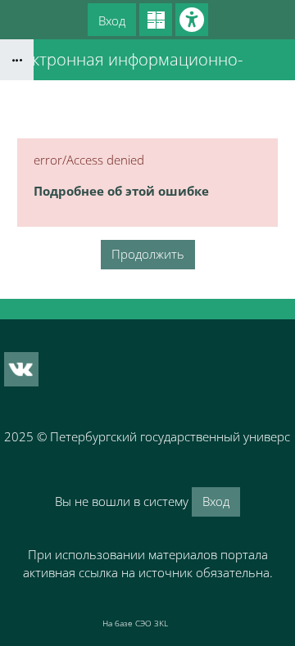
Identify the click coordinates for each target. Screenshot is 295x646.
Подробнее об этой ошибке (121, 191)
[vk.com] (21, 369)
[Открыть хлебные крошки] (17, 59)
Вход (111, 20)
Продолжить (147, 254)
